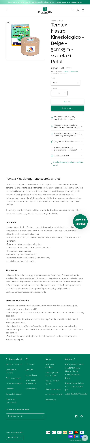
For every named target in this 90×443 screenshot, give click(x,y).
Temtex (74, 393)
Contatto (29, 370)
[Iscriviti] (42, 416)
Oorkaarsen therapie (53, 394)
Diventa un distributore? (11, 401)
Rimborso (10, 389)
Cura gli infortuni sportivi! (52, 382)
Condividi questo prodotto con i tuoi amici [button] (68, 163)
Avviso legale (31, 389)
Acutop (83, 393)
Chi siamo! (30, 364)
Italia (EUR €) (13, 437)
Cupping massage (53, 389)
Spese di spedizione (70, 71)
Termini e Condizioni (14, 364)
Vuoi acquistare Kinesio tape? (51, 374)
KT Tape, (72, 387)
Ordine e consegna (14, 383)
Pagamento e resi (13, 378)
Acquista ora (67, 108)
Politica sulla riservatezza (31, 382)
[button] (7, 10)
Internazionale (31, 375)
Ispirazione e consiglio (50, 365)
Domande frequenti (14, 394)
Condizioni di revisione (11, 371)
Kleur (53, 78)
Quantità (54, 88)
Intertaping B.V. (79, 440)
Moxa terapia (50, 400)
